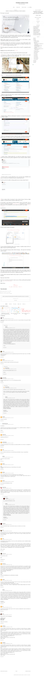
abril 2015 (35, 56)
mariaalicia (6, 498)
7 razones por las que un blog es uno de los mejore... (38, 44)
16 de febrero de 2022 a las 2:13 (10, 327)
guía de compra (23, 608)
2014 (34, 60)
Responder (2, 322)
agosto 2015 (35, 52)
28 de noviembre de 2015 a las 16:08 (8, 481)
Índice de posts (24, 7)
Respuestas (6, 325)
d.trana (3, 351)
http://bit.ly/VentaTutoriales (7, 281)
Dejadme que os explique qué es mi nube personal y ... (38, 49)
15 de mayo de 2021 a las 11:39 (7, 564)
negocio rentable (23, 533)
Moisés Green (4, 487)
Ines (3, 530)
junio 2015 (35, 54)
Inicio (14, 7)
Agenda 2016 (35, 42)
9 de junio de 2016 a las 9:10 (6, 488)
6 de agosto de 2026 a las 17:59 (7, 643)
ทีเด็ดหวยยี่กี (2, 619)
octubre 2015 (36, 50)
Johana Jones (4, 434)
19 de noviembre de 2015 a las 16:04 (7, 360)
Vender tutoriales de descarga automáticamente (38, 45)
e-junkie (4, 75)
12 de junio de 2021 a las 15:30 (10, 504)
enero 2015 (35, 59)
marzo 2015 (35, 57)
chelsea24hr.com (3, 559)
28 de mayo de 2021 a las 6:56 (7, 580)
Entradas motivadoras (36, 26)
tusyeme (3, 579)
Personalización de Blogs (22, 2)
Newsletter (18, 7)
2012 (34, 62)
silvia (3, 449)
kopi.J (3, 613)
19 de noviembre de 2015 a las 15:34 (7, 318)
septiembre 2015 (36, 51)
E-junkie (2, 45)
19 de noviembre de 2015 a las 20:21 (7, 378)
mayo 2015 (35, 55)
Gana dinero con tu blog (37, 29)
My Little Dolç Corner (5, 423)
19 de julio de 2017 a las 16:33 (7, 539)
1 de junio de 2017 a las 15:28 (9, 499)
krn (2, 606)
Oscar (3, 538)
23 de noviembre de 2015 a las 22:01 (8, 464)
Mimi (3, 317)
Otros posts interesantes (37, 34)
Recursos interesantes (37, 31)
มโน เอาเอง (4, 553)
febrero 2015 (36, 58)
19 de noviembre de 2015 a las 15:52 (7, 352)
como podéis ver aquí (16, 203)
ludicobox (3, 416)
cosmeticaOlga (4, 377)
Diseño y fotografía (36, 32)
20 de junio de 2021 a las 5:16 (7, 607)
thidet (1, 557)
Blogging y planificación (37, 30)
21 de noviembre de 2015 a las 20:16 (7, 450)
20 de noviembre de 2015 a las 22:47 (8, 435)
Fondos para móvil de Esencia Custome (38, 47)
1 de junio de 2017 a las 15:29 (6, 524)
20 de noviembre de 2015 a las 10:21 (7, 424)
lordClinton (3, 642)
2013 (34, 61)
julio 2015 (35, 53)
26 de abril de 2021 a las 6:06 (7, 554)
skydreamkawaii (4, 442)
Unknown (3, 359)
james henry (4, 563)
